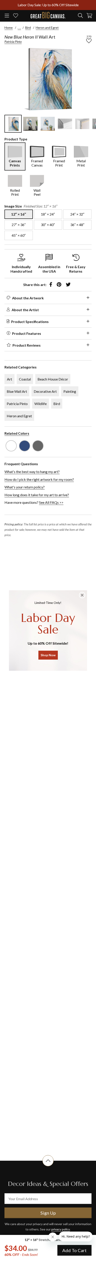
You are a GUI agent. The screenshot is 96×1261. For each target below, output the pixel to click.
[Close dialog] (82, 595)
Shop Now (48, 655)
